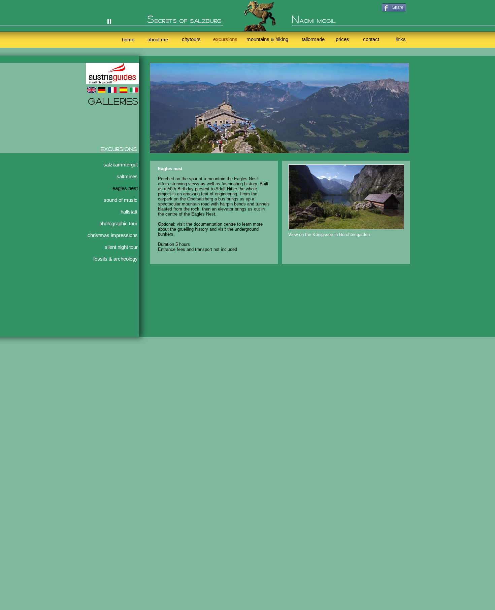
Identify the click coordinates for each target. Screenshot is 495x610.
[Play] (109, 21)
